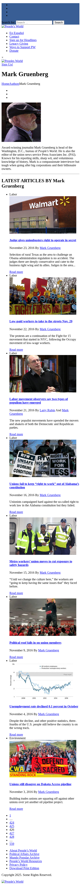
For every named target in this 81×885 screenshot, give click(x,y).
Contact (14, 36)
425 (11, 826)
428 (11, 836)
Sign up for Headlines (23, 40)
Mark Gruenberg (50, 248)
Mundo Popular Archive (24, 857)
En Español (16, 33)
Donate (13, 50)
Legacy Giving (18, 43)
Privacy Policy (18, 864)
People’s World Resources (25, 861)
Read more (16, 272)
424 (11, 822)
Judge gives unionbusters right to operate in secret (42, 240)
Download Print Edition (24, 868)
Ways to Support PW (22, 47)
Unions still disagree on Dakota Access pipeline (40, 784)
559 (11, 843)
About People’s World (23, 850)
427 (11, 833)
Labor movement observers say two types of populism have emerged (38, 400)
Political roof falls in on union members (35, 642)
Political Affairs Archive (24, 854)
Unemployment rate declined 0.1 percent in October (43, 706)
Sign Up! (7, 64)
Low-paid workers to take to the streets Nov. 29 (40, 321)
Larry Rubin (47, 410)
